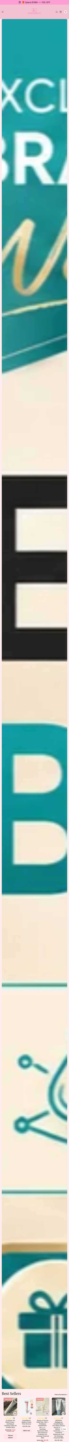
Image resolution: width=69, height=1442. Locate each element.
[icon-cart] (61, 12)
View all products (60, 1394)
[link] (66, 1394)
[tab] (29, 1386)
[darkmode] (65, 11)
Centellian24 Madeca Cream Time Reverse (26, 1422)
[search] (57, 12)
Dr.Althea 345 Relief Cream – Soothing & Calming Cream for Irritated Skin (10, 1424)
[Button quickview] (14, 1413)
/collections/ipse (7, 20)
